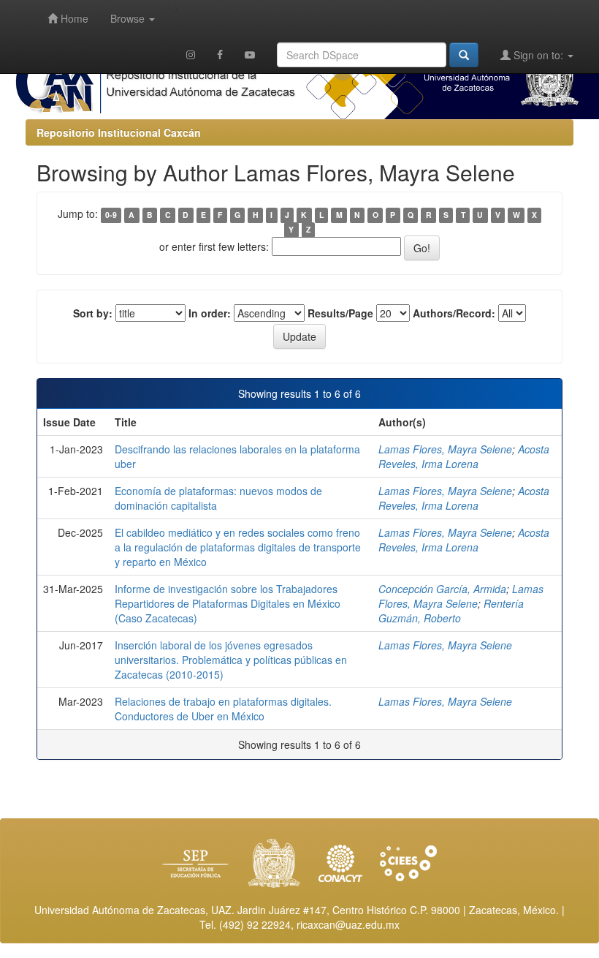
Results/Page (340, 313)
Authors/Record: (454, 313)
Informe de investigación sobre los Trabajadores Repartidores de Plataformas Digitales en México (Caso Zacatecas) (227, 603)
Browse (129, 18)
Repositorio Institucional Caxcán (119, 132)
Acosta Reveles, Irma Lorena (463, 456)
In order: (209, 313)
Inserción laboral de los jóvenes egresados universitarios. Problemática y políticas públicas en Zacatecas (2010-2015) (231, 660)
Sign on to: (538, 55)
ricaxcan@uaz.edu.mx (348, 924)
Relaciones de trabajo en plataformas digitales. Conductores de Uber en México (223, 708)
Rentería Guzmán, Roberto (451, 610)
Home (73, 18)
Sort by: (92, 313)
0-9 (111, 214)
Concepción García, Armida (442, 588)
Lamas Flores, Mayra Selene (445, 449)
